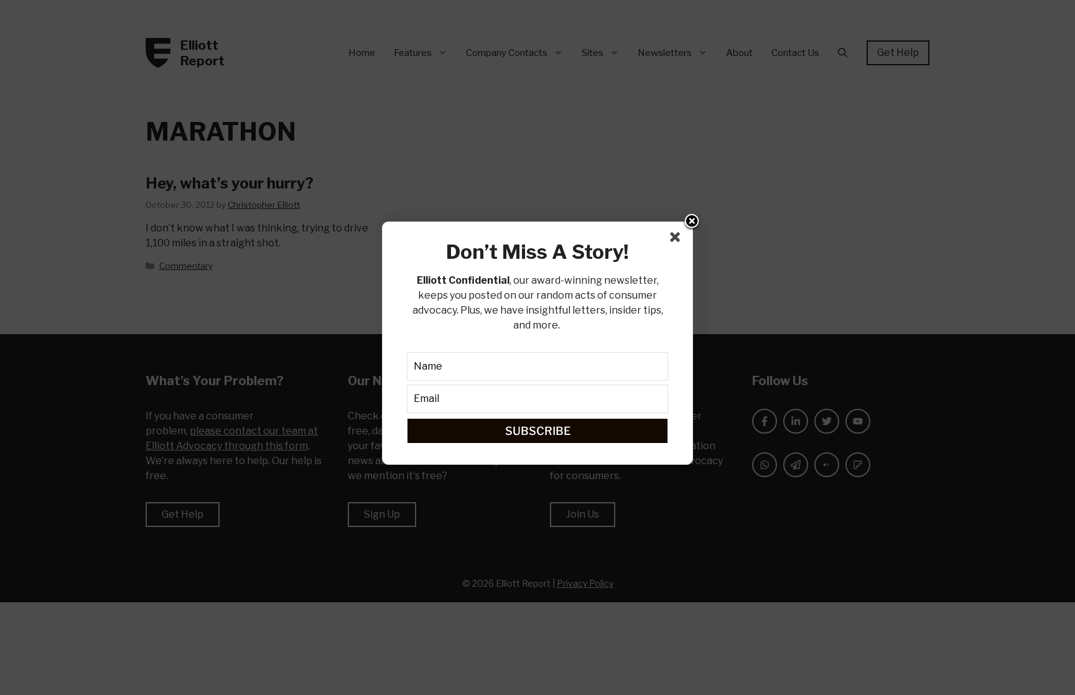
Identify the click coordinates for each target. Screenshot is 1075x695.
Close (691, 222)
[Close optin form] (677, 239)
